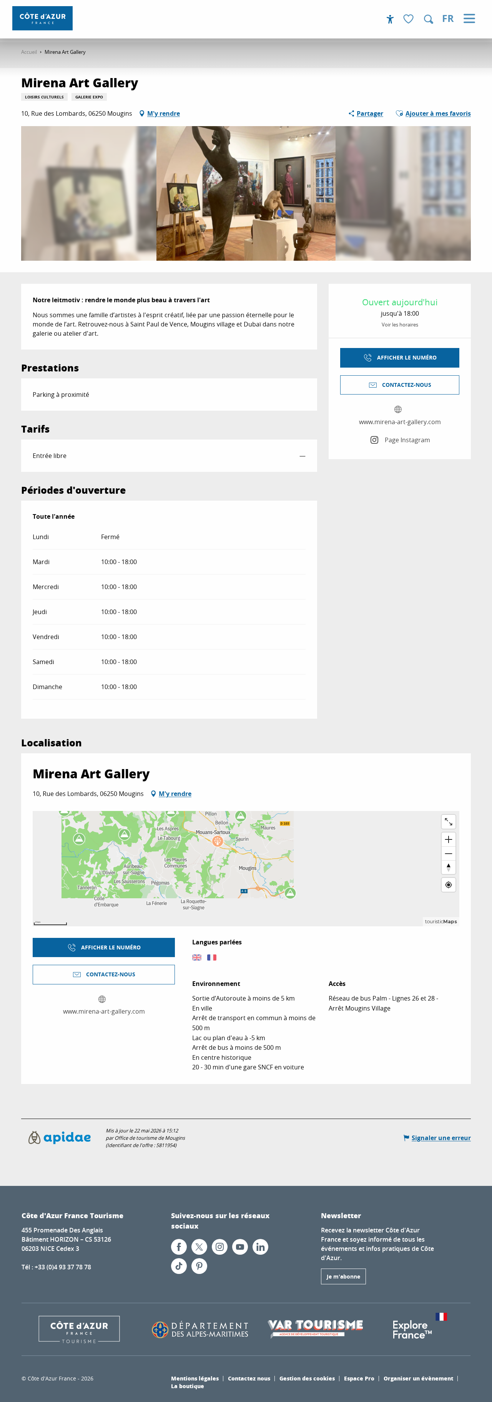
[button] (428, 19)
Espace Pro (359, 1378)
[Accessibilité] (390, 19)
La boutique (187, 1386)
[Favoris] (409, 19)
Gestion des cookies (307, 1378)
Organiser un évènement (418, 1378)
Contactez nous (249, 1378)
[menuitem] (42, 18)
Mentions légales (195, 1378)
